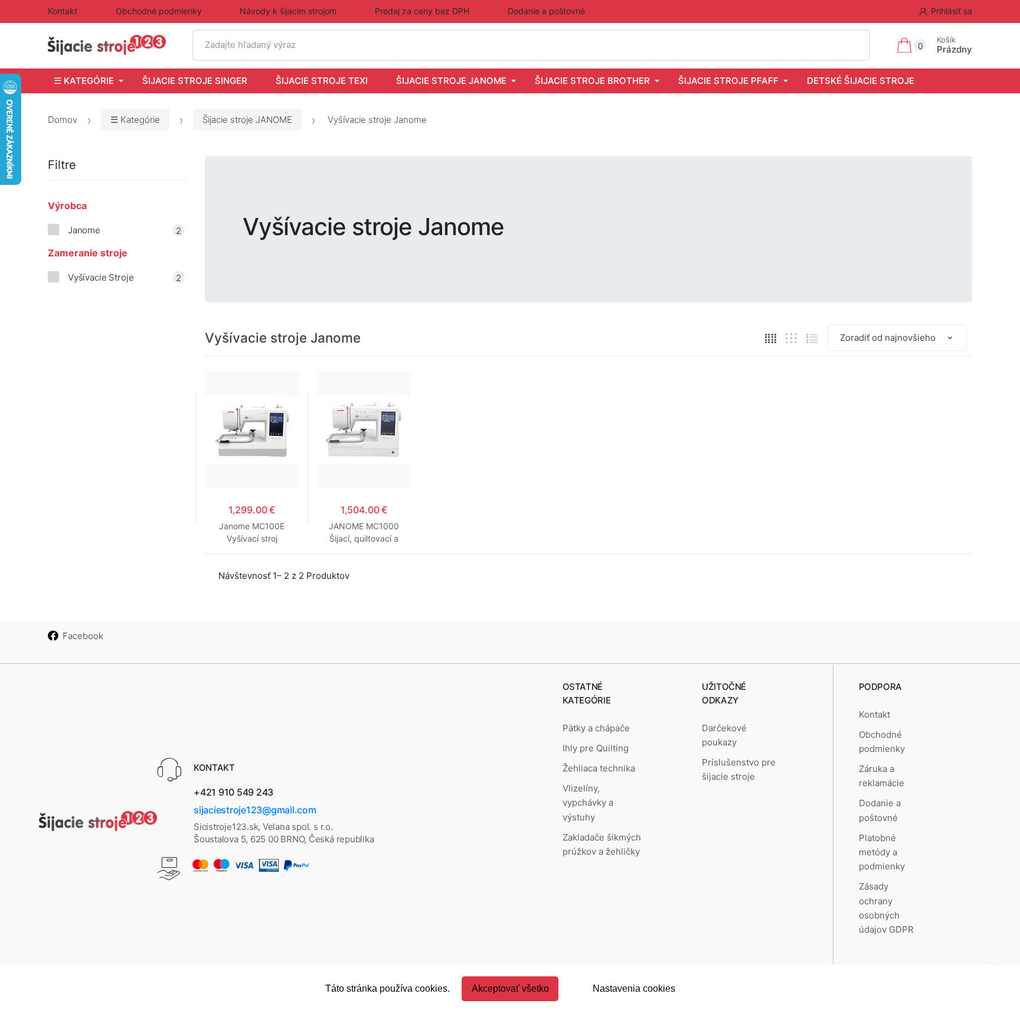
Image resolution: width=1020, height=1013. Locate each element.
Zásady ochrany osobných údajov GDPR (886, 908)
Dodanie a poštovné (546, 11)
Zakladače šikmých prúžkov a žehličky (602, 844)
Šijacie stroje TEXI (322, 80)
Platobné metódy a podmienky (882, 852)
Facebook (83, 635)
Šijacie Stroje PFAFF (728, 80)
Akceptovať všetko (510, 988)
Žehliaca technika (599, 768)
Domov (62, 119)
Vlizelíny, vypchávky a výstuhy (588, 803)
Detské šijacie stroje (860, 80)
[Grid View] (770, 338)
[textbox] (531, 45)
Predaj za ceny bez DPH (422, 11)
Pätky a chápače (596, 728)
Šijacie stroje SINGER (194, 80)
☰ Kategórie (84, 80)
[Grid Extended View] (791, 338)
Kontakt (62, 11)
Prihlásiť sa (951, 11)
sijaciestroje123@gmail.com (255, 810)
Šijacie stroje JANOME (451, 80)
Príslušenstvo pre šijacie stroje (739, 769)
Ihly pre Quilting (596, 748)
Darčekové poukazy (724, 735)
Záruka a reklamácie (881, 776)
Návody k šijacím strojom (288, 11)
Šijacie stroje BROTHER (592, 80)
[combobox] (531, 45)
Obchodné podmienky (159, 11)
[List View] (812, 338)
